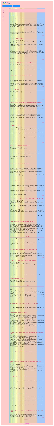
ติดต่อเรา (28, 423)
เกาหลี (3, 11)
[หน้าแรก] (7, 4)
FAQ (18, 6)
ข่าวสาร (4, 6)
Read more (43, 35)
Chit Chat (7, 6)
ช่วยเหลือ (26, 423)
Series (13, 6)
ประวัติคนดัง (10, 6)
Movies (16, 6)
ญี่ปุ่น (3, 12)
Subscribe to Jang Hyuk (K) (9, 421)
